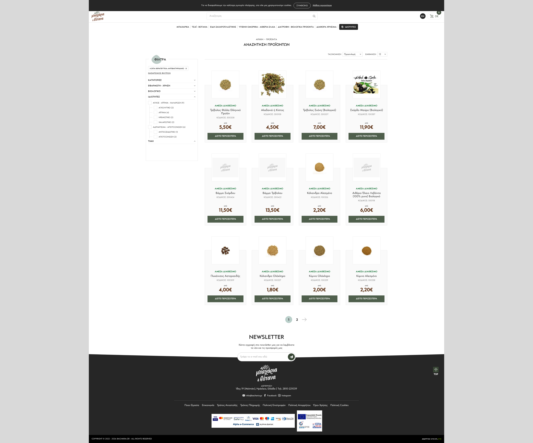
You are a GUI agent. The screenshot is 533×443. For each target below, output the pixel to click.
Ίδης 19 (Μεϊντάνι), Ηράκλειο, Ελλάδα (255, 389)
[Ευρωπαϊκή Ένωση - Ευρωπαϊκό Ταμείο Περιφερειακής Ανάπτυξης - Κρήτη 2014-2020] (309, 420)
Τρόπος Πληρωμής (250, 405)
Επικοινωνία (208, 405)
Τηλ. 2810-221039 (287, 389)
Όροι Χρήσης (320, 405)
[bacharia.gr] (98, 16)
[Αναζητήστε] (314, 16)
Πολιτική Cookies (339, 405)
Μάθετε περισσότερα (322, 5)
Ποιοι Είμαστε (191, 405)
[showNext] (304, 319)
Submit (291, 356)
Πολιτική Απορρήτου (299, 405)
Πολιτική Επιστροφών (274, 405)
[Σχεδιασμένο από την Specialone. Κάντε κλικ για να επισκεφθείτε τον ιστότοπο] (431, 439)
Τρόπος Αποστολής (227, 405)
